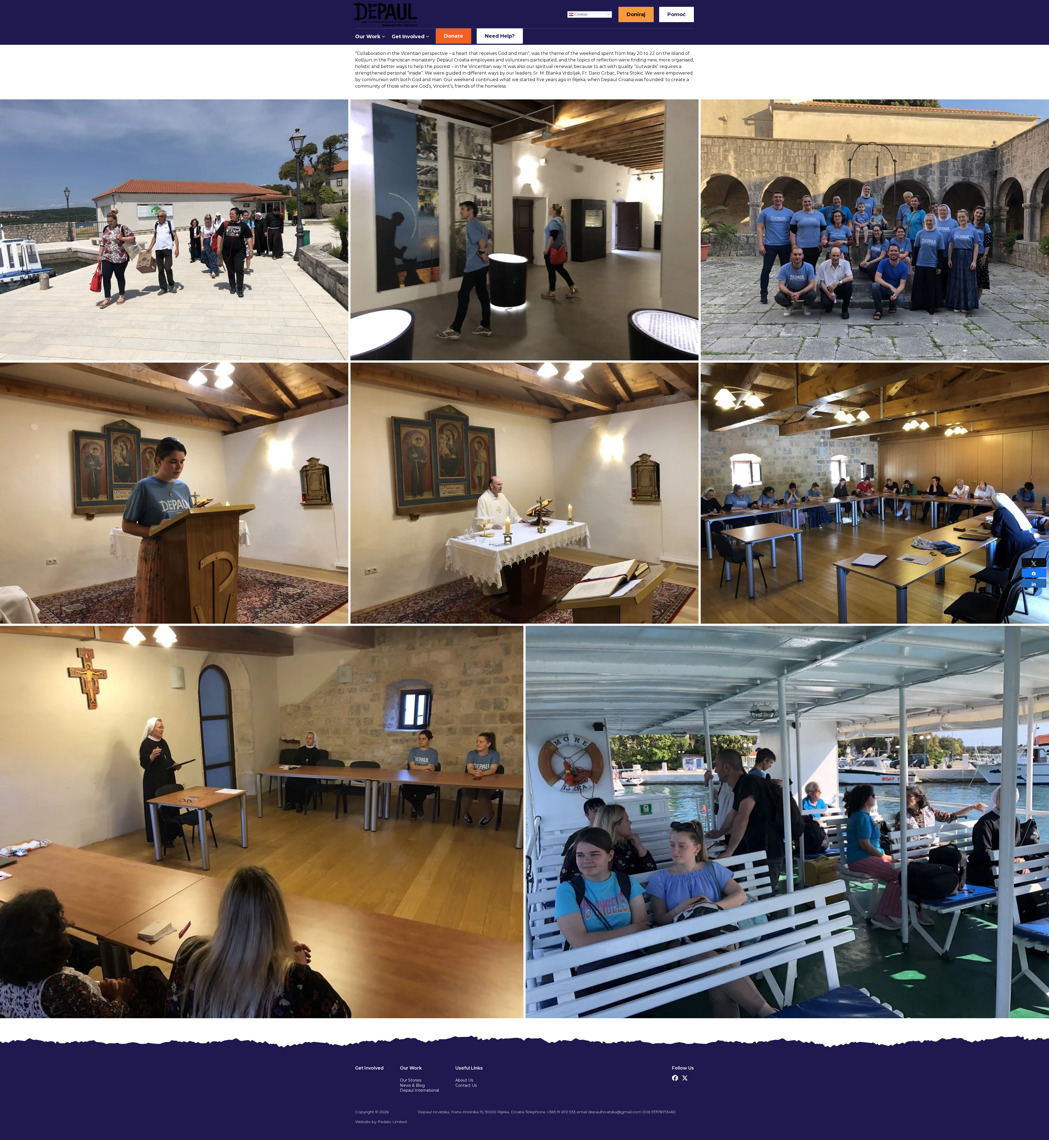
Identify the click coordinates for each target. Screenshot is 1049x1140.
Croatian (580, 14)
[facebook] (675, 1077)
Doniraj (636, 14)
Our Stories (410, 1080)
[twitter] (685, 1077)
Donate (453, 36)
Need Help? (500, 36)
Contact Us (466, 1085)
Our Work (368, 37)
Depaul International (419, 1090)
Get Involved (408, 37)
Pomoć (676, 14)
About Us (464, 1080)
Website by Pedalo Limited (381, 1121)
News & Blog (412, 1085)
